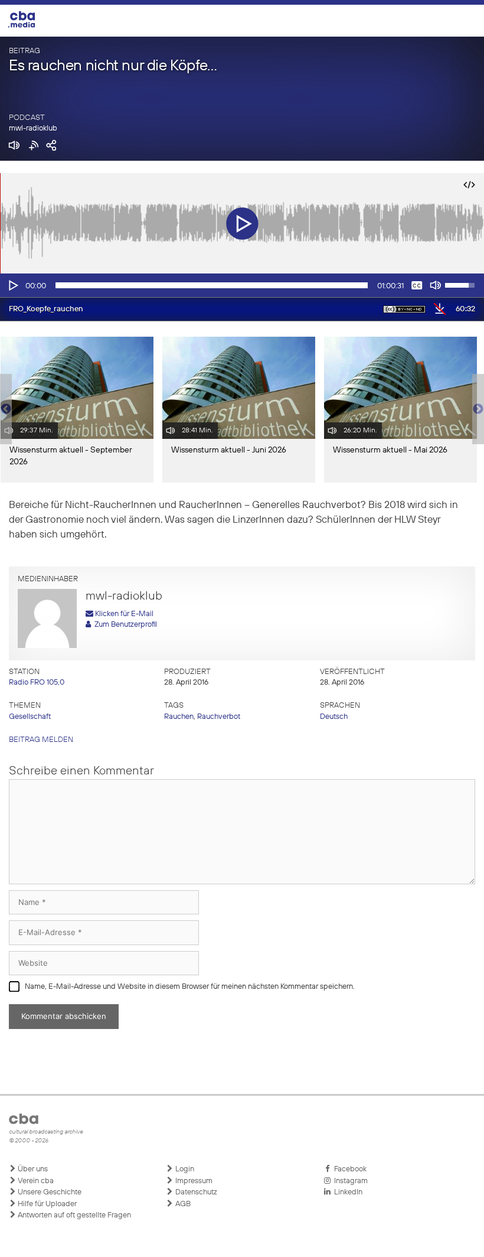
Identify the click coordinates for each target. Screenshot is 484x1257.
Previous (6, 409)
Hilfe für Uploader (46, 1204)
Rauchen (179, 717)
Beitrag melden (41, 740)
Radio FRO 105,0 (36, 682)
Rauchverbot (218, 717)
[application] (242, 285)
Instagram (349, 1181)
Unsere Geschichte (48, 1192)
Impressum (193, 1181)
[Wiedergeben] (12, 285)
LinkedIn (346, 1192)
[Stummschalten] (436, 285)
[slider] (211, 285)
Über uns (32, 1169)
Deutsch (334, 717)
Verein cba (35, 1181)
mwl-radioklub (33, 128)
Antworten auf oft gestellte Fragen (73, 1215)
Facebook (349, 1169)
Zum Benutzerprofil (124, 624)
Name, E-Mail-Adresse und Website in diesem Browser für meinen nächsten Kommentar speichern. (190, 987)
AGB (182, 1204)
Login (184, 1169)
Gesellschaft (30, 717)
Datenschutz (195, 1192)
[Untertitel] (417, 285)
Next (478, 409)
